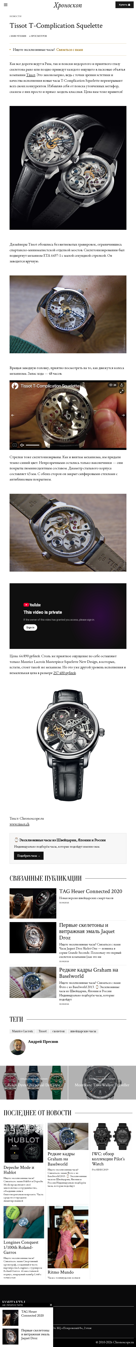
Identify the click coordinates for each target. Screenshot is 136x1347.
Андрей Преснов (43, 1041)
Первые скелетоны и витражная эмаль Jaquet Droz (87, 931)
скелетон (58, 1031)
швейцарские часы (83, 1031)
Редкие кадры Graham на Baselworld (88, 973)
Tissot (30, 74)
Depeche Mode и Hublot (19, 1170)
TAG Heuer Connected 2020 (90, 891)
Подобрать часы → (28, 855)
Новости (15, 16)
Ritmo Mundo (61, 1272)
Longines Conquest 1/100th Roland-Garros (21, 1247)
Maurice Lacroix (22, 1031)
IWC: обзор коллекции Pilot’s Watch (108, 1159)
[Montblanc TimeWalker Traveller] (102, 1083)
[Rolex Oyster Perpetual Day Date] (34, 1083)
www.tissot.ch (19, 824)
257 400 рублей (64, 672)
